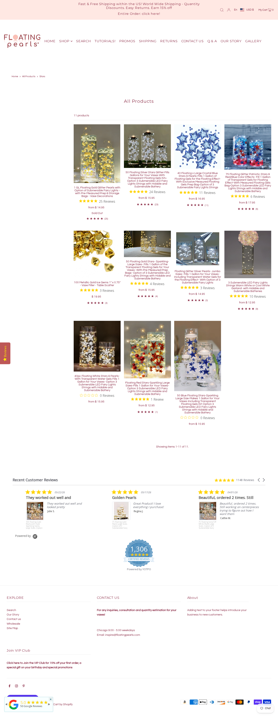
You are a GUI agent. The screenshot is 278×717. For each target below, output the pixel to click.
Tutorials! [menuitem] (105, 41)
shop (64, 41)
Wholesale (13, 623)
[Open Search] (221, 10)
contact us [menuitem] (192, 41)
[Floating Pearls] (14, 710)
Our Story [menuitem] (231, 41)
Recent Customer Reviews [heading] (35, 480)
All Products (28, 76)
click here (150, 14)
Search (11, 610)
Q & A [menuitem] (212, 41)
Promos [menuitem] (127, 41)
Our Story (13, 614)
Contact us (14, 619)
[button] (259, 480)
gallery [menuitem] (253, 41)
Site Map (12, 628)
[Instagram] (16, 686)
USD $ (250, 9)
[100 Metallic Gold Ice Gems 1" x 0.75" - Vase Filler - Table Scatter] (97, 254)
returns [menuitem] (169, 41)
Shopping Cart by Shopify (56, 704)
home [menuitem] (50, 41)
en (235, 9)
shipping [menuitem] (148, 41)
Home (15, 76)
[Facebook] (9, 686)
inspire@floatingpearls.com (122, 635)
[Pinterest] (24, 686)
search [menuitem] (83, 41)
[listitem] (43, 509)
